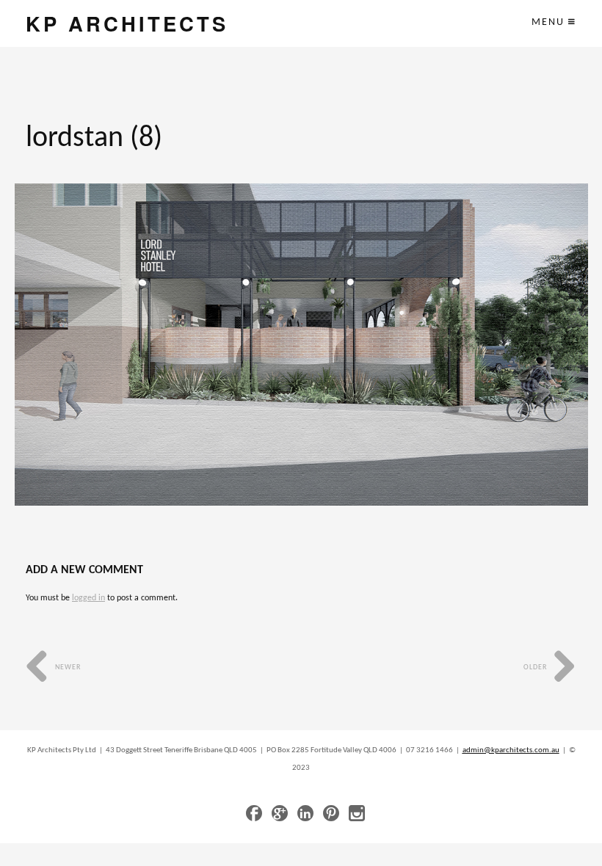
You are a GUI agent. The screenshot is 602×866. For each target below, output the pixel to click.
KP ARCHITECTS (127, 23)
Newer (67, 667)
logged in (88, 598)
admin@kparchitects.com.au (511, 750)
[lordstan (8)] (301, 344)
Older (536, 667)
